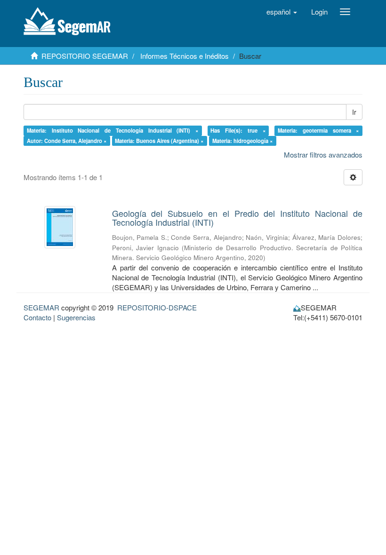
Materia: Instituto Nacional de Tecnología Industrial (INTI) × (113, 130)
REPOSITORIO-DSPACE (157, 307)
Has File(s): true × (237, 130)
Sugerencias (76, 317)
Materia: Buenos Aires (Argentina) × (159, 140)
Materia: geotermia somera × (318, 130)
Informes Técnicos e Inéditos (184, 56)
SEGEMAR (41, 307)
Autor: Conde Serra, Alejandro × (67, 140)
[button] (281, 12)
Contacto (37, 317)
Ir (354, 112)
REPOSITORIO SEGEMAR (84, 56)
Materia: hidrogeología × (242, 140)
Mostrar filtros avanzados (323, 154)
